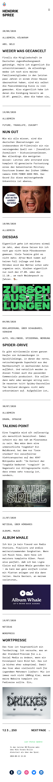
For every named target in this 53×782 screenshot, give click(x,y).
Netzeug (7, 524)
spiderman (32, 338)
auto (5, 338)
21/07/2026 (9, 517)
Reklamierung (10, 328)
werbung (45, 338)
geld (12, 44)
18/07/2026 (9, 620)
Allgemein (8, 37)
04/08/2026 (9, 321)
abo (4, 44)
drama (5, 419)
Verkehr (7, 331)
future (6, 125)
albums (6, 530)
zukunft (33, 125)
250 (14, 730)
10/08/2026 (9, 223)
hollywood (17, 338)
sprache (16, 419)
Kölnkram (22, 37)
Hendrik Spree (10, 13)
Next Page (41, 730)
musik (16, 530)
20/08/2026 (9, 31)
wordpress (8, 633)
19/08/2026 (9, 112)
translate (19, 125)
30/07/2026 (9, 406)
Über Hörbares (23, 524)
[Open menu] (49, 9)
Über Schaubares (31, 328)
